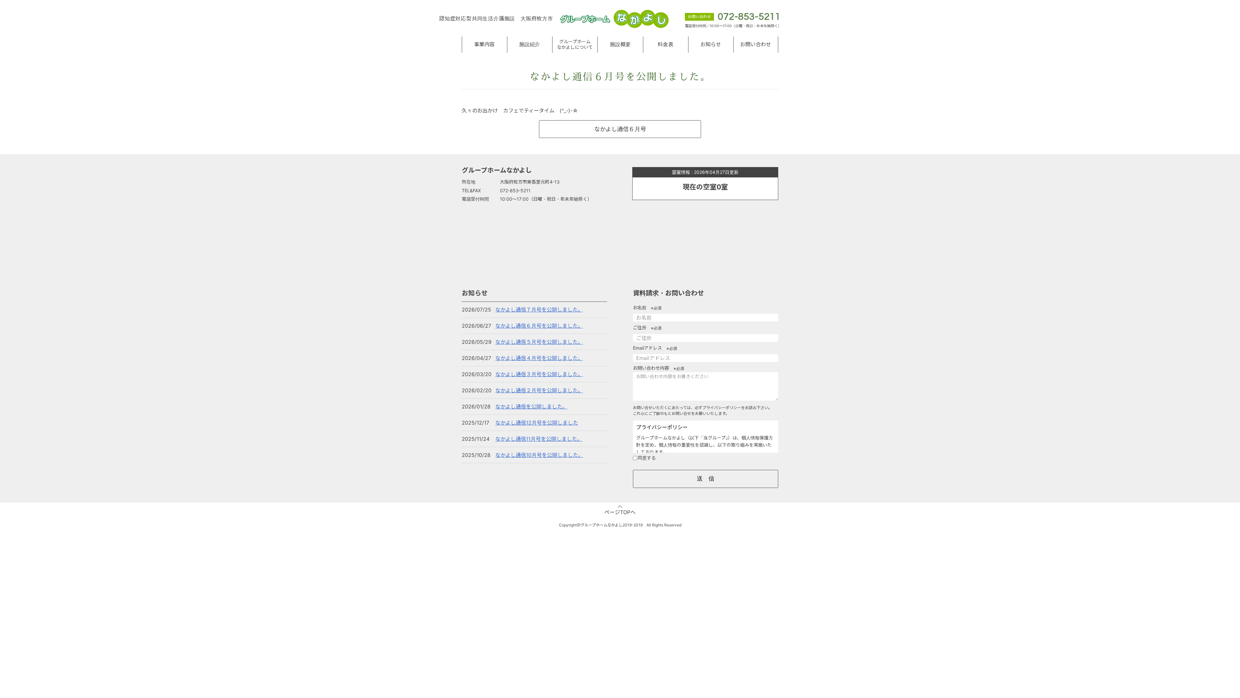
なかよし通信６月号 (620, 129)
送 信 (705, 478)
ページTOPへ (620, 512)
